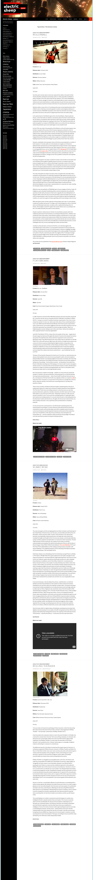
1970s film (12, 59)
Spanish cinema (6, 125)
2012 (5, 142)
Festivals (4, 38)
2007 (5, 148)
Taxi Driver (72, 824)
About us (86, 19)
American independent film (7, 67)
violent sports (64, 250)
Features (65, 19)
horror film (8, 104)
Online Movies (5, 44)
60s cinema (6, 56)
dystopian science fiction (40, 250)
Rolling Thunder (44, 665)
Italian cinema (7, 106)
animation (5, 69)
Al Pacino (47, 653)
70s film (54, 248)
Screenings (5, 46)
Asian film (6, 74)
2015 (5, 138)
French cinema (8, 93)
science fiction (55, 250)
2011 (5, 143)
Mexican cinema (6, 115)
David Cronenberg (6, 83)
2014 (5, 139)
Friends (80, 19)
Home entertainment (44, 32)
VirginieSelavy (47, 668)
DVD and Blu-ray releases (8, 36)
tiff (3, 126)
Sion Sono (8, 123)
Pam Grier (59, 456)
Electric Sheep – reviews (10, 19)
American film (61, 248)
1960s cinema (6, 58)
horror (6, 99)
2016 (5, 136)
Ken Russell (12, 114)
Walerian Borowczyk (7, 128)
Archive (75, 19)
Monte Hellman (37, 655)
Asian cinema (8, 72)
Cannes (9, 78)
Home (47, 19)
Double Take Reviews (7, 34)
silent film (5, 123)
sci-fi (49, 250)
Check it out (36, 32)
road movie (45, 655)
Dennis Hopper (55, 653)
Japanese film (6, 114)
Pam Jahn (45, 37)
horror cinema (6, 101)
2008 (5, 147)
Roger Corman (67, 456)
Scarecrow (40, 467)
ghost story (5, 96)
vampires (6, 126)
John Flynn (47, 824)
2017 (5, 135)
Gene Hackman (63, 653)
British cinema (7, 76)
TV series (4, 48)
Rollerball (40, 34)
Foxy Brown (40, 260)
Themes (70, 19)
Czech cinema (6, 81)
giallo (8, 96)
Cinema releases (43, 465)
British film (5, 78)
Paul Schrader (55, 824)
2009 (5, 146)
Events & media (53, 19)
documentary (7, 85)
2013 (5, 140)
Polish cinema (6, 117)
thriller (12, 125)
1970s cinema (37, 248)
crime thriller (7, 80)
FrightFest (5, 94)
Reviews (59, 19)
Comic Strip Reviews (7, 33)
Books (4, 28)
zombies (12, 128)
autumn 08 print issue (56, 241)
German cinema (10, 94)
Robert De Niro (64, 824)
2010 (5, 144)
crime (12, 78)
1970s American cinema (39, 456)
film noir (5, 90)
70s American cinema (46, 248)
